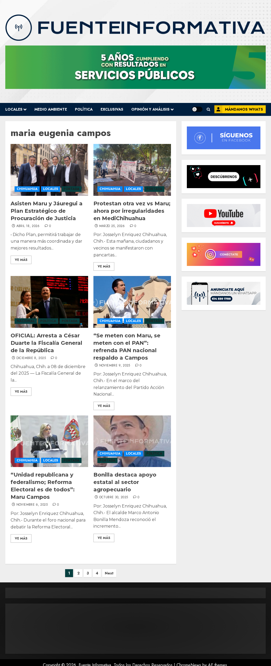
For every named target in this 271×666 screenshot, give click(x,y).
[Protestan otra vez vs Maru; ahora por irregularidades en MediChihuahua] (132, 170)
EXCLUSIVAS (112, 109)
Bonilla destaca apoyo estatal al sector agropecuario (124, 482)
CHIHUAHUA (27, 189)
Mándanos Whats (244, 109)
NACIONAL (26, 321)
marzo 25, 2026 (112, 226)
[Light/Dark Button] (197, 109)
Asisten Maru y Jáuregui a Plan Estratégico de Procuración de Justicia (47, 210)
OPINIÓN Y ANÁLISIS (150, 109)
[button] (208, 109)
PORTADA (71, 189)
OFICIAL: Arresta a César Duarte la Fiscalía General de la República (46, 343)
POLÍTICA (84, 109)
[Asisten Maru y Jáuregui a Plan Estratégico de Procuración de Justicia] (49, 170)
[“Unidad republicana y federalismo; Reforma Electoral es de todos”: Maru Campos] (49, 441)
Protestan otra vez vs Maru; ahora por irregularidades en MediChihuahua (131, 210)
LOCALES (13, 109)
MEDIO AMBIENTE (50, 109)
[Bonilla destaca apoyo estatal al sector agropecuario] (132, 441)
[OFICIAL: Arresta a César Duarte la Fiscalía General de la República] (49, 302)
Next (109, 573)
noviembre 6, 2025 (32, 505)
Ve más (21, 259)
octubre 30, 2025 (113, 497)
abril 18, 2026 (28, 226)
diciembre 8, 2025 (31, 358)
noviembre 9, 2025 (114, 366)
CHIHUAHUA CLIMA (135, 629)
